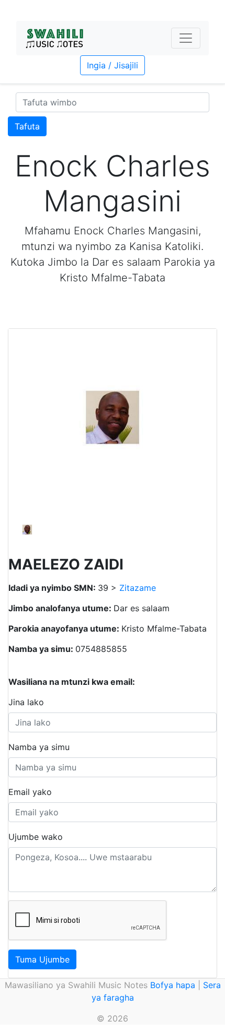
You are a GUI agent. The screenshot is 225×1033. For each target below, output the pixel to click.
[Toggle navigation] (185, 38)
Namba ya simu (39, 747)
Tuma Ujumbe (42, 959)
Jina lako (26, 702)
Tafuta (27, 126)
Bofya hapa (172, 985)
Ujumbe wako (35, 837)
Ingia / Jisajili (112, 65)
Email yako (30, 792)
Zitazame (137, 588)
